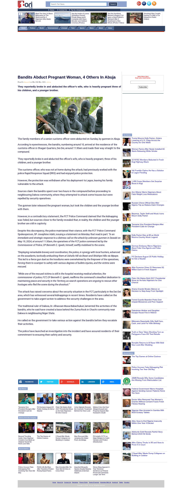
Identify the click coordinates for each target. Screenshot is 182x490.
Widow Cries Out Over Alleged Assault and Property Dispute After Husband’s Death (101, 410)
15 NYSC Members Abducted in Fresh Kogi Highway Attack (148, 161)
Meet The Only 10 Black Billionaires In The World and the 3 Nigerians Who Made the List (44, 17)
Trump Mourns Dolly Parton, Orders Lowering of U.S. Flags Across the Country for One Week (147, 140)
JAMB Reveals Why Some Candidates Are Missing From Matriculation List (148, 379)
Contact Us (63, 10)
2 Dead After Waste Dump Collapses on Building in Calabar (63, 438)
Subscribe (143, 87)
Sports (82, 28)
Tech (73, 28)
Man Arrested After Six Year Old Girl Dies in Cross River (64, 469)
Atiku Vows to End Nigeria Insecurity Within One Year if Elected (147, 422)
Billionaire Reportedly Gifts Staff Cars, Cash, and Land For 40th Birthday (147, 322)
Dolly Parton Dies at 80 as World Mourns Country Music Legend (145, 236)
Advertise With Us (105, 482)
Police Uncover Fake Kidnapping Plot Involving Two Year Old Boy (147, 368)
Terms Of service (94, 482)
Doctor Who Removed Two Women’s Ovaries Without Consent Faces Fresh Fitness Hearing (148, 401)
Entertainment (53, 28)
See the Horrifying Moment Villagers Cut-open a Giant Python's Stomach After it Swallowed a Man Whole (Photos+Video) (116, 18)
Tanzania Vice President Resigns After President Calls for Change (148, 225)
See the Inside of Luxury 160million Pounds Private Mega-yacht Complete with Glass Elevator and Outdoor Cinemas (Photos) (80, 18)
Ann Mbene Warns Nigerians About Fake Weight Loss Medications (146, 193)
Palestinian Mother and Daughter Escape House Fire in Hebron (145, 311)
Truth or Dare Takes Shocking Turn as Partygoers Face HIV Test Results (148, 333)
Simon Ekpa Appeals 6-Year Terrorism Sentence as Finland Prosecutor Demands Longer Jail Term (101, 471)
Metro (92, 28)
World (42, 28)
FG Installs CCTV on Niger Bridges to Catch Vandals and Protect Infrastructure (101, 439)
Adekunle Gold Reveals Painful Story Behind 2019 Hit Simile (147, 433)
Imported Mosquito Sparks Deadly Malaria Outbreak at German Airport (82, 470)
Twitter (121, 482)
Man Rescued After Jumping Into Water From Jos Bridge (81, 438)
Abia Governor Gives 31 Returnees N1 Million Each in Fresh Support (148, 268)
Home (52, 10)
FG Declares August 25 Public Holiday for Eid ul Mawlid (45, 409)
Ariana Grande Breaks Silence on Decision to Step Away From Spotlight (147, 290)
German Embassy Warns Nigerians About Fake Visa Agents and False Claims (146, 248)
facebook (115, 482)
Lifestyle (64, 28)
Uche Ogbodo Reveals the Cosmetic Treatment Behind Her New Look (83, 409)
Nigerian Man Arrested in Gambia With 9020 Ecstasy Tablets (148, 411)
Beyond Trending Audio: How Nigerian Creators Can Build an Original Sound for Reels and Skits (26, 440)
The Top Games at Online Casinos (146, 356)
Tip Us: (78, 10)
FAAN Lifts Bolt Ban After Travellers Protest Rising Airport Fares (45, 469)
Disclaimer (75, 482)
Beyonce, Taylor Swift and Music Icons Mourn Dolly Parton (148, 215)
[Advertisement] (91, 52)
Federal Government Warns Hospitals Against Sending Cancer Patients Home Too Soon (148, 391)
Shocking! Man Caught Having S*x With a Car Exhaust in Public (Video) (152, 16)
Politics (33, 28)
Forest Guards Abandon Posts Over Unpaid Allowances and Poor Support (147, 301)
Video (110, 28)
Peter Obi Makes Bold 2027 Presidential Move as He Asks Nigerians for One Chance (148, 280)
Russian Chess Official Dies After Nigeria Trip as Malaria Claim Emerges (148, 204)
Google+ (127, 482)
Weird (101, 28)
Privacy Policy (83, 482)
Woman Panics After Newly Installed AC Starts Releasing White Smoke (148, 150)
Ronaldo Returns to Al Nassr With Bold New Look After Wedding (148, 344)
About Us (60, 482)
